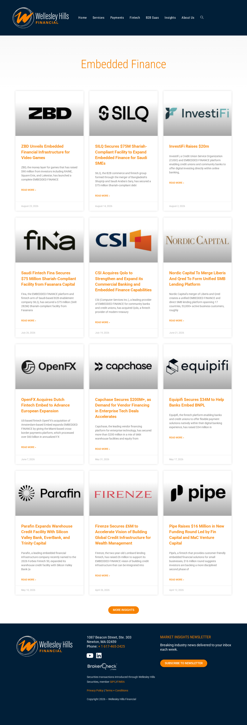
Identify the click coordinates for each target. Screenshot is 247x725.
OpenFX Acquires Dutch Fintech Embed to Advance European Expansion (45, 405)
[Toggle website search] (201, 18)
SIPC (113, 681)
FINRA (121, 681)
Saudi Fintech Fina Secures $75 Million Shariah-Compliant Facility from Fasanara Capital (48, 279)
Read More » (28, 190)
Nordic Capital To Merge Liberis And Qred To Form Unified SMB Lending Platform (197, 279)
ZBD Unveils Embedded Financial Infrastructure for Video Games (45, 152)
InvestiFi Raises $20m (189, 146)
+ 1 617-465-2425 (111, 646)
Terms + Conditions (116, 690)
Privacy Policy (95, 690)
